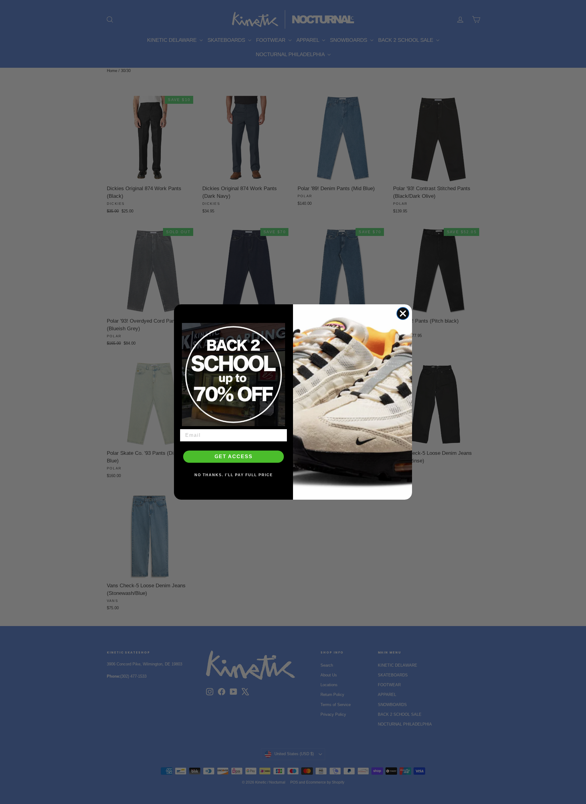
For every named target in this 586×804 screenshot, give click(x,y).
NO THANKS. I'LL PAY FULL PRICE (233, 475)
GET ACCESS (234, 456)
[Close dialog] (403, 313)
